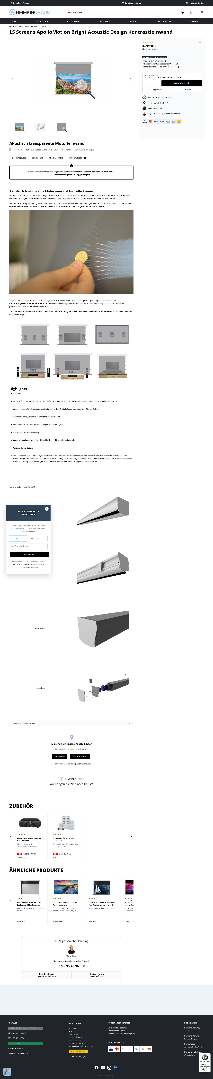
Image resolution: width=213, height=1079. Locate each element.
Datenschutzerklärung (22, 564)
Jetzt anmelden (29, 554)
